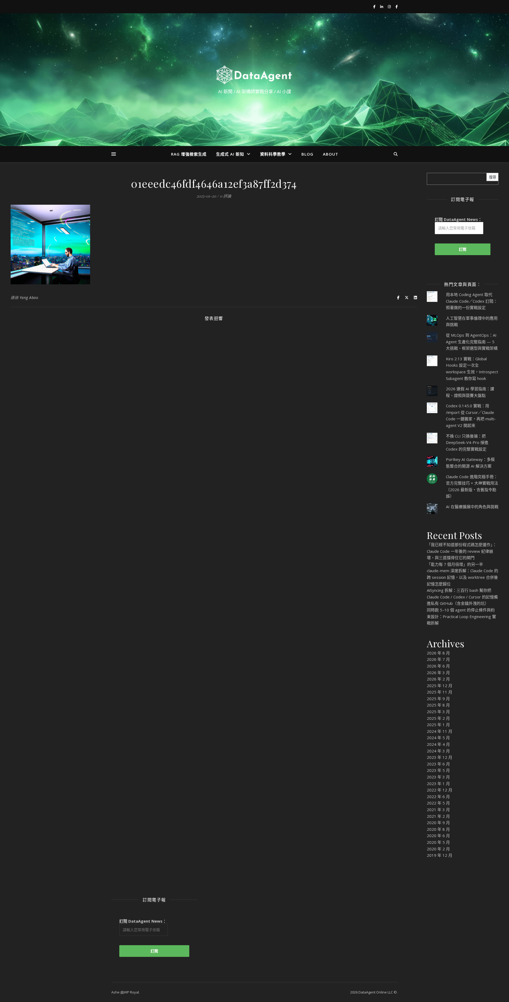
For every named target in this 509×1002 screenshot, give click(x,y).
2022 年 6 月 (438, 796)
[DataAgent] (254, 75)
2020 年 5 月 (438, 842)
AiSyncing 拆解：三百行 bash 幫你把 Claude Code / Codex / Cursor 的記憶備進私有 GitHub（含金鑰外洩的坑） (462, 597)
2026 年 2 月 (438, 679)
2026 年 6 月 (438, 666)
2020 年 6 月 (438, 835)
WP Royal (131, 992)
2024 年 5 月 (438, 737)
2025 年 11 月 (439, 692)
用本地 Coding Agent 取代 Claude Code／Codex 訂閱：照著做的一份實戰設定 (471, 301)
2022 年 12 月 (439, 790)
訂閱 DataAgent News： (458, 219)
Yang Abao (29, 297)
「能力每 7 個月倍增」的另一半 (455, 564)
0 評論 (225, 196)
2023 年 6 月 (438, 764)
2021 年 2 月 (438, 816)
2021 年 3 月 (438, 809)
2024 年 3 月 (438, 750)
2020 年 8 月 (438, 829)
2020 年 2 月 (438, 848)
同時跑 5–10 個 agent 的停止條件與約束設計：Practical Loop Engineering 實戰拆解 (461, 616)
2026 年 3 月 (438, 672)
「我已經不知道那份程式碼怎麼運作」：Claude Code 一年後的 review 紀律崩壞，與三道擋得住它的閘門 (462, 551)
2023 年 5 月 (438, 770)
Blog (307, 154)
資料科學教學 (273, 154)
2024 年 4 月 (438, 744)
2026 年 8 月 (438, 653)
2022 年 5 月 (438, 803)
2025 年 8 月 (438, 705)
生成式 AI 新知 (230, 154)
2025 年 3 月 (438, 711)
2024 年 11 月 (439, 731)
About (330, 154)
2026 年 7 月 (438, 659)
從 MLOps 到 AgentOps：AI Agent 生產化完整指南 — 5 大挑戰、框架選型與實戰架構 (472, 341)
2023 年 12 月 (439, 757)
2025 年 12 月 (439, 685)
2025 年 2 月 (438, 718)
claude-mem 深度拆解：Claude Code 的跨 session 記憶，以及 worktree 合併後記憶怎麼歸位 (462, 577)
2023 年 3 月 (438, 777)
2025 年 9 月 (438, 698)
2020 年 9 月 (438, 822)
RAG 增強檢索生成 (189, 154)
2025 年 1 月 (438, 724)
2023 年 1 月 (438, 783)
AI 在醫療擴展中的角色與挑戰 (472, 506)
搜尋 (492, 177)
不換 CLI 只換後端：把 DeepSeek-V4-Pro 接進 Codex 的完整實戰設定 (467, 442)
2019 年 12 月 (439, 855)
